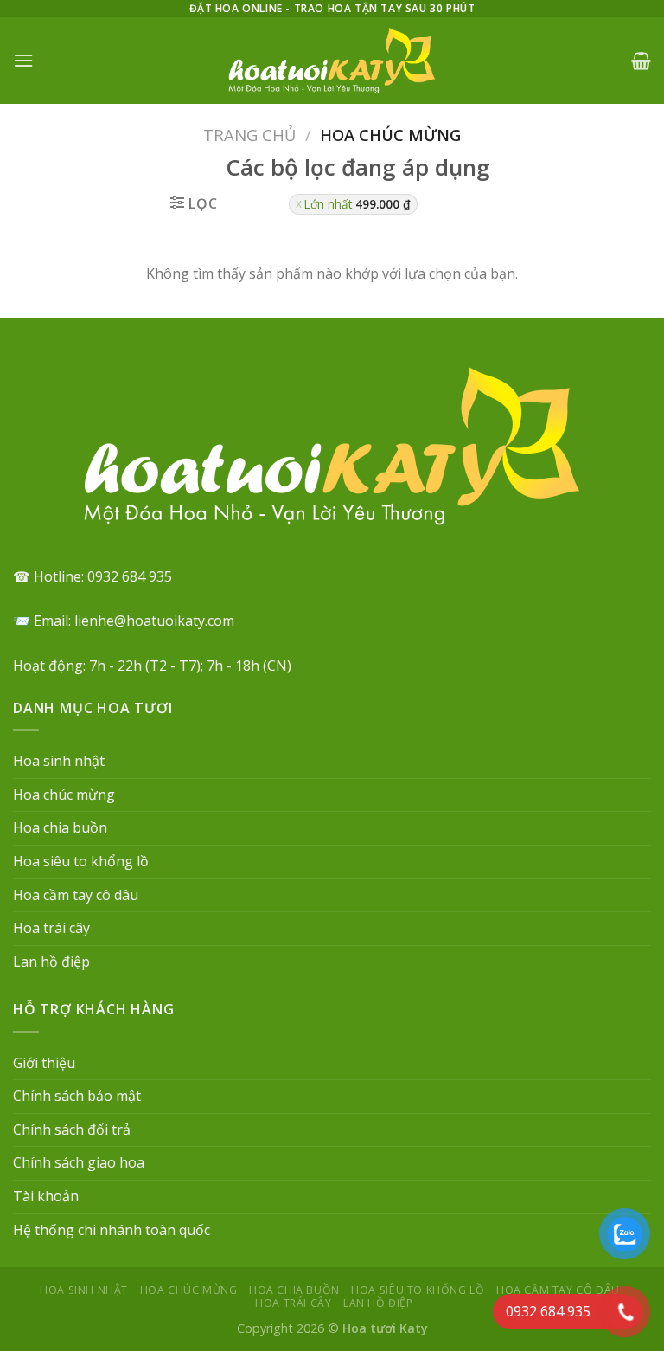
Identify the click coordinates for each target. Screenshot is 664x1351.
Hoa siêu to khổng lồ (81, 861)
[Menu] (23, 60)
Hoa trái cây (51, 927)
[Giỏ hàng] (641, 61)
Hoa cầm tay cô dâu (75, 894)
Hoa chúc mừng (64, 794)
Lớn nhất (357, 204)
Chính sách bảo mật (77, 1095)
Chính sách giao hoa (78, 1162)
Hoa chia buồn (60, 827)
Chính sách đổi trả (72, 1129)
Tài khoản (46, 1196)
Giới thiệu (44, 1062)
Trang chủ (249, 134)
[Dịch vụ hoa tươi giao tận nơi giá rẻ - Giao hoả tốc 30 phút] (332, 60)
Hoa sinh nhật (59, 760)
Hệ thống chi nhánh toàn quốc (111, 1229)
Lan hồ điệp (51, 961)
